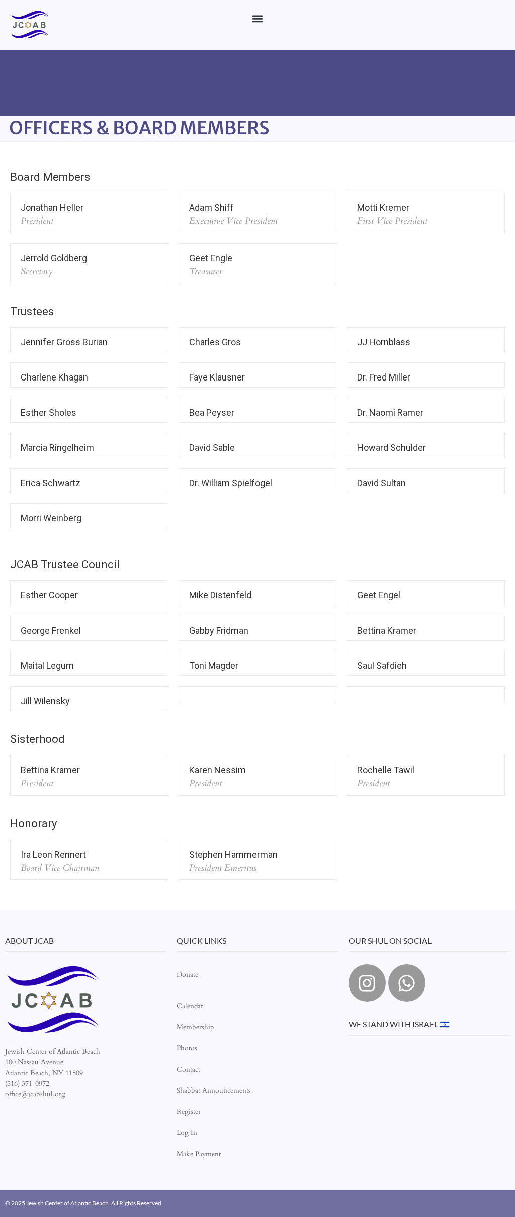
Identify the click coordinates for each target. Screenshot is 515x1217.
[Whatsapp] (406, 983)
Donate (187, 974)
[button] (257, 18)
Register (189, 1111)
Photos (187, 1048)
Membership (195, 1027)
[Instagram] (367, 983)
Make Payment (199, 1154)
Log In (187, 1132)
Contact (188, 1069)
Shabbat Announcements (214, 1090)
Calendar (190, 1006)
